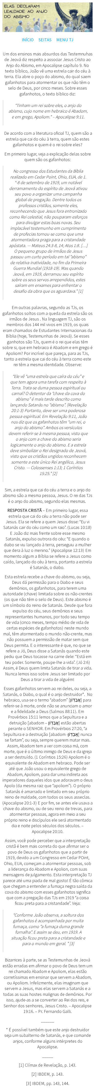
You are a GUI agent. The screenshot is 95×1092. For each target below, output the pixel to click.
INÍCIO (28, 39)
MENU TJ (64, 39)
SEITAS (44, 39)
